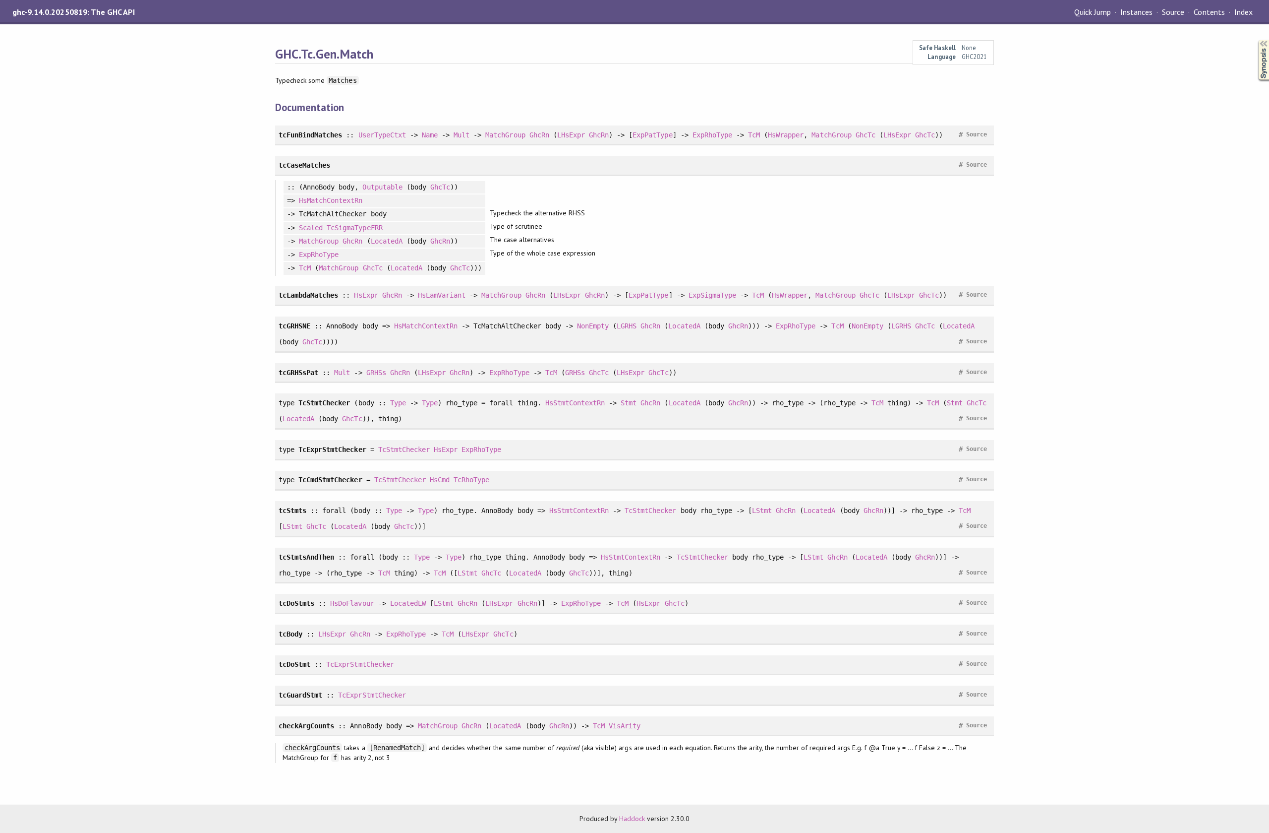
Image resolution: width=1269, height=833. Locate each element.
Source (1173, 12)
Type (398, 403)
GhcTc (865, 135)
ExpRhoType (712, 135)
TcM (754, 135)
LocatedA (387, 241)
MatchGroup (505, 135)
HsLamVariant (441, 295)
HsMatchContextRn (330, 200)
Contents (1209, 12)
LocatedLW (408, 603)
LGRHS (626, 326)
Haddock (632, 818)
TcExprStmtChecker (360, 664)
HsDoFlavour (352, 603)
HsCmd (440, 480)
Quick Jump (1092, 12)
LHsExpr (571, 135)
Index (1243, 12)
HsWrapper (786, 135)
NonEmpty (593, 326)
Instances (1136, 12)
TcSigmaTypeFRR (354, 228)
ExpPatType (652, 135)
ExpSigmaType (712, 295)
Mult (461, 135)
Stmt (628, 403)
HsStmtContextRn (575, 403)
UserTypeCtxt (382, 135)
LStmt (762, 510)
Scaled (311, 228)
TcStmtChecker (404, 449)
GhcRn (539, 135)
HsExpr (366, 295)
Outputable (382, 187)
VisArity (624, 726)
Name (430, 135)
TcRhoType (471, 480)
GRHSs (376, 373)
